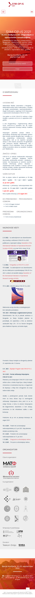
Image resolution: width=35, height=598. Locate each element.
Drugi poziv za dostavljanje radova (20, 439)
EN (32, 12)
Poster (17, 69)
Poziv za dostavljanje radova (17, 63)
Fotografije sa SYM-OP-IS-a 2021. (19, 265)
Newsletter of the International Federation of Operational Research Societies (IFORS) (17, 245)
